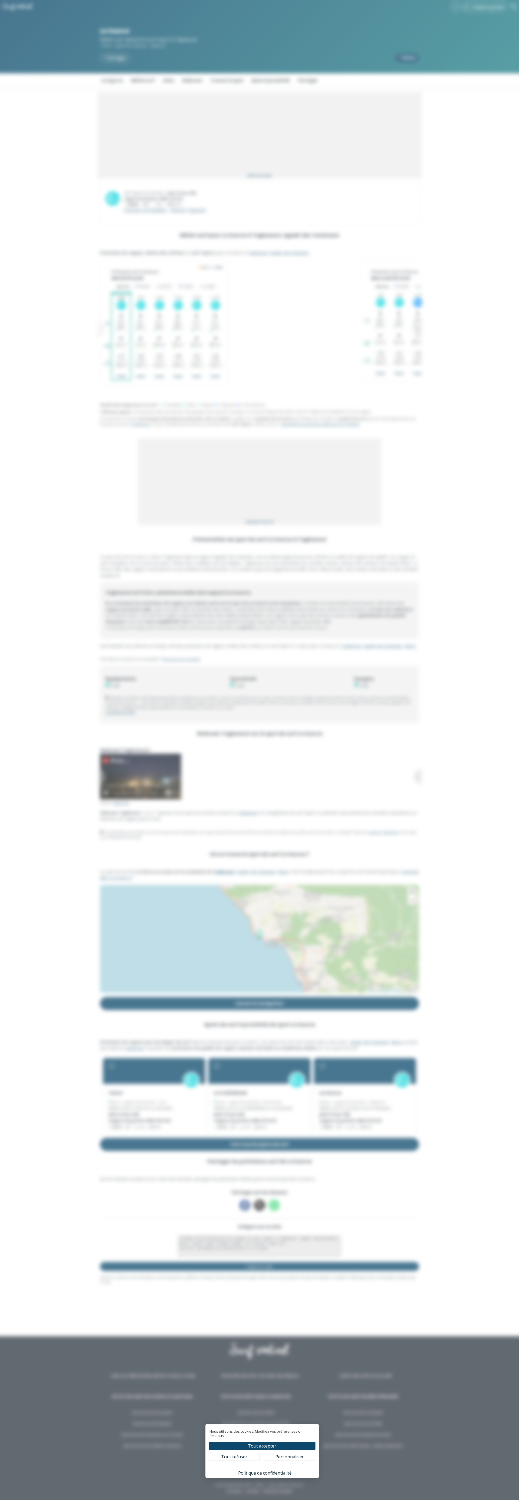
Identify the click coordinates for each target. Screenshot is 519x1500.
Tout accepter (262, 1446)
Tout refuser (234, 1457)
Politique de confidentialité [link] (265, 1473)
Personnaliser (289, 1457)
